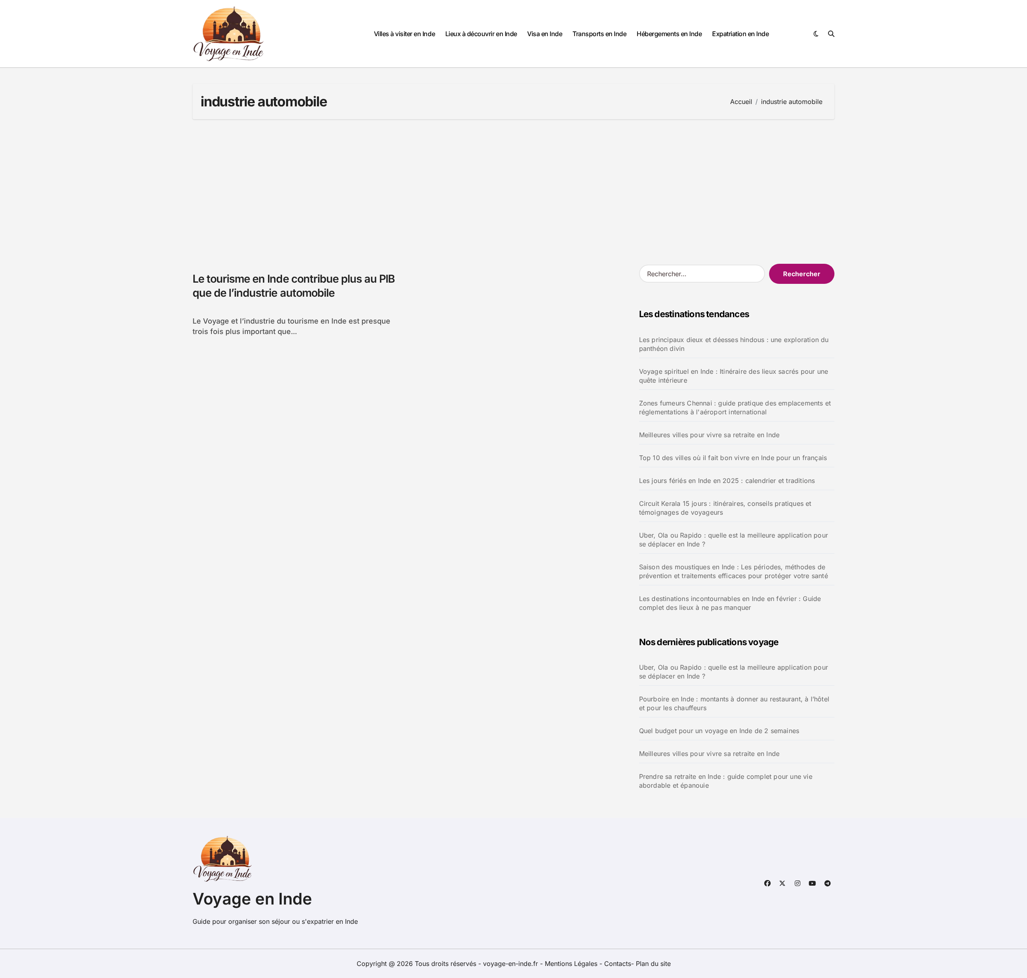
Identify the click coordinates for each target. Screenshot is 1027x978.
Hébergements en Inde (669, 34)
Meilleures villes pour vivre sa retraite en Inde (709, 435)
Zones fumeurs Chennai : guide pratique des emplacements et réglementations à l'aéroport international (735, 407)
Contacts (617, 964)
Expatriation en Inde (740, 34)
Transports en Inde (599, 34)
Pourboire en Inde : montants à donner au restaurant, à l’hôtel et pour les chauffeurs (734, 703)
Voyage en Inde (252, 899)
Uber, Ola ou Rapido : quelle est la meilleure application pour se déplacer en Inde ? (733, 539)
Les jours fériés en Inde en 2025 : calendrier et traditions (727, 481)
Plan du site (653, 964)
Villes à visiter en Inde (404, 34)
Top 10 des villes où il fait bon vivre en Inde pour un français (733, 458)
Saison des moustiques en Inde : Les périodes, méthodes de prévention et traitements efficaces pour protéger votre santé (733, 571)
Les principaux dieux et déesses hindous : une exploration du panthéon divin (734, 344)
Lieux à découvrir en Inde (481, 34)
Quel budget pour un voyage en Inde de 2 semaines (719, 731)
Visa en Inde (544, 34)
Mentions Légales (572, 964)
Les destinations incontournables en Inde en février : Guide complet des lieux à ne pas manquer (730, 603)
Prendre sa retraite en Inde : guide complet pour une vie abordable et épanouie (725, 780)
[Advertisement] (513, 191)
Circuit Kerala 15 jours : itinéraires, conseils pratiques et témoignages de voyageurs (725, 507)
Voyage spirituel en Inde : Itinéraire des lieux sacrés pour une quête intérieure (733, 375)
